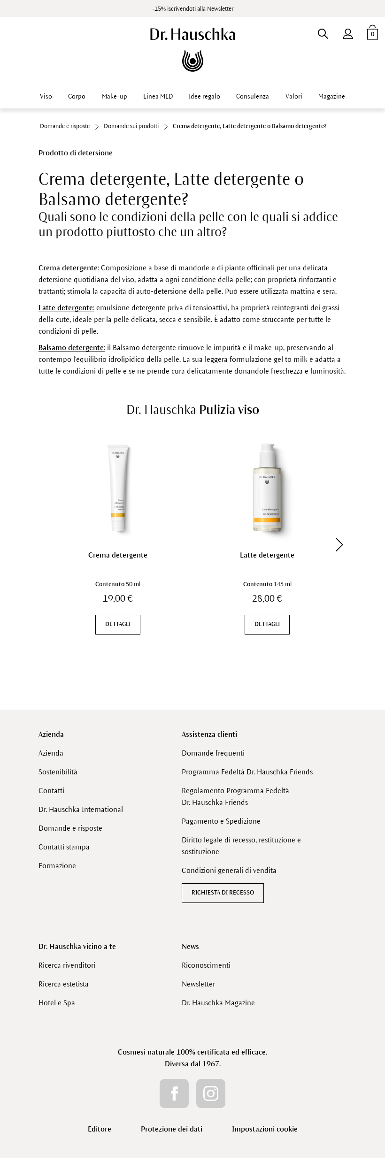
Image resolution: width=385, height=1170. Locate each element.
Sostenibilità (57, 772)
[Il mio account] (348, 32)
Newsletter (198, 984)
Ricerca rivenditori (66, 965)
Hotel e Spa (56, 1003)
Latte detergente (267, 555)
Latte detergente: (66, 308)
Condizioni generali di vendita (229, 870)
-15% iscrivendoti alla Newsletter (192, 9)
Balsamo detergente (71, 348)
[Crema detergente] (118, 487)
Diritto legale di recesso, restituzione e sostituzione (241, 846)
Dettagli (118, 624)
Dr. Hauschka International (80, 809)
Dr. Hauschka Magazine (218, 1003)
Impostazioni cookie (265, 1129)
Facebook (174, 1093)
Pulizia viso (229, 410)
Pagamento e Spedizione (221, 821)
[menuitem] (348, 32)
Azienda (51, 734)
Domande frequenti (213, 753)
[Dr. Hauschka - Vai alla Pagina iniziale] (192, 50)
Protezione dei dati (171, 1129)
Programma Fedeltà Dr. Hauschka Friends (247, 772)
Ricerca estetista (63, 984)
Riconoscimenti (206, 965)
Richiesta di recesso (223, 892)
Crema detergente (68, 268)
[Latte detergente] (267, 487)
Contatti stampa (64, 847)
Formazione (57, 866)
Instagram (210, 1093)
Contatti (51, 791)
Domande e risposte (70, 828)
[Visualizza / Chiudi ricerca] (323, 32)
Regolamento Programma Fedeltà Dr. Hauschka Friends (235, 796)
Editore (99, 1129)
